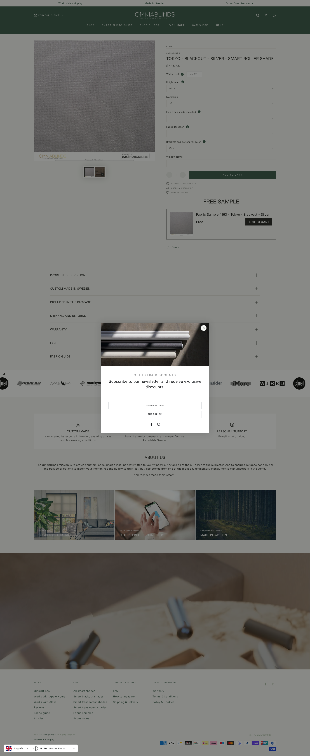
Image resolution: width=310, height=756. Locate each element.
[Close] (203, 328)
